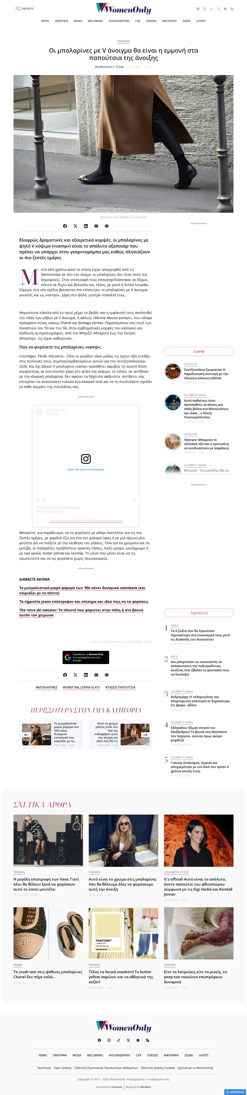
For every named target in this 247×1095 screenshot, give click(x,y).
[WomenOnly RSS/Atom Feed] (230, 9)
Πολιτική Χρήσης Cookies (158, 1068)
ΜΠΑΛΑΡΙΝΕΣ (47, 687)
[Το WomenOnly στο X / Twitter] (217, 9)
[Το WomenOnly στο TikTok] (210, 9)
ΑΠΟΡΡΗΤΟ (237, 1092)
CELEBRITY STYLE (176, 872)
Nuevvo (117, 1087)
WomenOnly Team (109, 67)
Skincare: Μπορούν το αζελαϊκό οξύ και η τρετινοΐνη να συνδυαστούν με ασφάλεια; (206, 444)
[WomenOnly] (123, 9)
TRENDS (123, 41)
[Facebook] (65, 226)
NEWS (45, 21)
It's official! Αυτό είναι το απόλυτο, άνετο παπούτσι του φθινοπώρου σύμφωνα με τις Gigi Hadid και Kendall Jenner (198, 886)
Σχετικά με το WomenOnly (195, 1068)
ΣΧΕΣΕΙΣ (151, 21)
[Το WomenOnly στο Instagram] (203, 9)
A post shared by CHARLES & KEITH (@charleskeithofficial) (86, 520)
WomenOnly (123, 1027)
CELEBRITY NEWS (195, 395)
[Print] (107, 226)
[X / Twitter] (75, 226)
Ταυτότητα (44, 1068)
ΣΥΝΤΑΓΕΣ (190, 364)
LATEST (201, 21)
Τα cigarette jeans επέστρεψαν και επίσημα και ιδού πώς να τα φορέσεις (83, 601)
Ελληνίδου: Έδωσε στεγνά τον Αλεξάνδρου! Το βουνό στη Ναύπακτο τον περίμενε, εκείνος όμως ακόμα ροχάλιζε (199, 734)
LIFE (137, 21)
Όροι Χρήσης (63, 1068)
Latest (198, 351)
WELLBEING (95, 21)
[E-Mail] (96, 226)
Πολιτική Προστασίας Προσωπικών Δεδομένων (106, 1068)
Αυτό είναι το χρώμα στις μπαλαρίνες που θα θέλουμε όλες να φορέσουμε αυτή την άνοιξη (122, 884)
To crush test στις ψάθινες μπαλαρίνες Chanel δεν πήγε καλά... (48, 974)
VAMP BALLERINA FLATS (82, 687)
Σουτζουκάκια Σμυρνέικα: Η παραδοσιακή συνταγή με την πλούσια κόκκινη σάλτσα (206, 373)
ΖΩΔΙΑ (186, 21)
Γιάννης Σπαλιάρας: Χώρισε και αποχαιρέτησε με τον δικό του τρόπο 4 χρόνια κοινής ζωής (200, 767)
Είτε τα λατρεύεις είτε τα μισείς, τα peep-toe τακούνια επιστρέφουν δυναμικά (195, 976)
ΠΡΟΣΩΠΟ (191, 434)
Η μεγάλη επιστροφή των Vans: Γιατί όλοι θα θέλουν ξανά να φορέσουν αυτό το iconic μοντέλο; (46, 884)
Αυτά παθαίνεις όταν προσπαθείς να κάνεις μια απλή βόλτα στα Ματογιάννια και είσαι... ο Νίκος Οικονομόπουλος (206, 408)
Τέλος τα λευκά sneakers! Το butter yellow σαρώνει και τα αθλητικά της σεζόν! (121, 976)
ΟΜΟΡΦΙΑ (61, 21)
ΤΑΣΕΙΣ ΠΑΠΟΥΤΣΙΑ (121, 687)
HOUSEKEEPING (119, 21)
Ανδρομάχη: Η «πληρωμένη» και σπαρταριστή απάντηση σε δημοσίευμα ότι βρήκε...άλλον (200, 701)
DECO (174, 656)
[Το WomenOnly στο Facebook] (197, 9)
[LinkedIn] (86, 226)
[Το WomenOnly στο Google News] (224, 9)
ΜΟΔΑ (78, 21)
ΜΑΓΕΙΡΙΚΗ (169, 21)
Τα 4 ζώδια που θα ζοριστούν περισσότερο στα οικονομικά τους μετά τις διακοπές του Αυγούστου (200, 635)
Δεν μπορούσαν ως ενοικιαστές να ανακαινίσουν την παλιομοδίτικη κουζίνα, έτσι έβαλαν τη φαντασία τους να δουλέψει (200, 668)
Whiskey (145, 1087)
